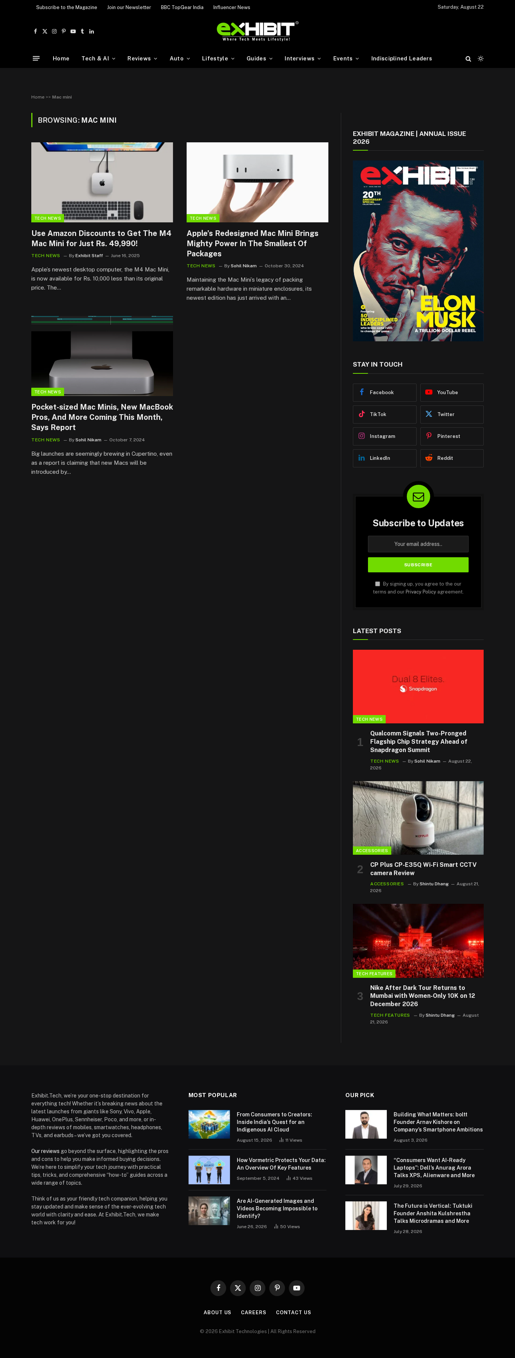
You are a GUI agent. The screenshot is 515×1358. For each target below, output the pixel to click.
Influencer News (231, 7)
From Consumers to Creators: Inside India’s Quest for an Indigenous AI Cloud (274, 1122)
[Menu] (36, 58)
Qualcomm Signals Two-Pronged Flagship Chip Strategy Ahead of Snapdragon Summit (418, 742)
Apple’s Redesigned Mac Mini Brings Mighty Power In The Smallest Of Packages (253, 243)
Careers (253, 1312)
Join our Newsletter (129, 7)
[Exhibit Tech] (258, 31)
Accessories (372, 850)
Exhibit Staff (89, 255)
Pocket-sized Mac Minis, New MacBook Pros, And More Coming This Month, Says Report (102, 417)
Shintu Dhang (434, 883)
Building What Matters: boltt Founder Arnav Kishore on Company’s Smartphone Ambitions (438, 1122)
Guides (256, 58)
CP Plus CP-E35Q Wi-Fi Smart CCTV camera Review (423, 869)
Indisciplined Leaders (401, 58)
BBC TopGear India (182, 7)
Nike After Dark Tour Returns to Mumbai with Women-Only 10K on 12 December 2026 (422, 996)
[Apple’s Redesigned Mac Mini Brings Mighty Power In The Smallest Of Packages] (257, 182)
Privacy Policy (421, 592)
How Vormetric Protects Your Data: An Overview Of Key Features (281, 1164)
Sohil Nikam (244, 265)
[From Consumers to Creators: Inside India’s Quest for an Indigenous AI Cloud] (209, 1124)
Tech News (47, 218)
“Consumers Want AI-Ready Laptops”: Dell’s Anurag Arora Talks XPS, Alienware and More (434, 1167)
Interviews (299, 58)
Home (61, 58)
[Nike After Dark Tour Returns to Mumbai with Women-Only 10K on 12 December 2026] (418, 940)
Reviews (139, 58)
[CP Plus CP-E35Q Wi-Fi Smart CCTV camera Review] (418, 818)
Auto (177, 58)
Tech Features (374, 973)
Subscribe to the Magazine (66, 7)
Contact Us (293, 1312)
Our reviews (45, 1151)
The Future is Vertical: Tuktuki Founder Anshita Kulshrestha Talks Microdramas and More (433, 1213)
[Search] (468, 58)
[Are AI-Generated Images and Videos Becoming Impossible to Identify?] (209, 1210)
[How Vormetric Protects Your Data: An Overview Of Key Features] (209, 1170)
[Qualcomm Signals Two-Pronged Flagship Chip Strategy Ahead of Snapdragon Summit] (418, 686)
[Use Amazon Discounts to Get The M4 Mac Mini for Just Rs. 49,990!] (102, 182)
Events (343, 58)
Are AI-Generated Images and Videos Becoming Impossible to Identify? (277, 1208)
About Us (217, 1312)
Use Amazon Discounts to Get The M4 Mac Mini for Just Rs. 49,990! (101, 238)
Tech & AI (95, 58)
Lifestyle (215, 58)
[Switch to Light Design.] (480, 58)
